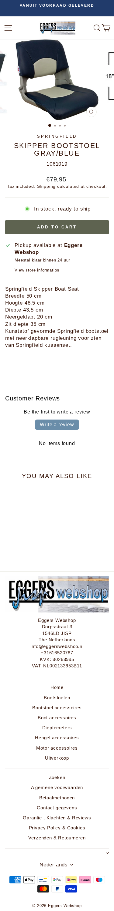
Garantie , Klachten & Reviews (57, 817)
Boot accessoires (57, 717)
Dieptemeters (57, 727)
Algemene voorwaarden (57, 787)
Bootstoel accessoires (56, 707)
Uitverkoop (57, 758)
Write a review (57, 424)
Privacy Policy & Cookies (57, 827)
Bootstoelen (57, 697)
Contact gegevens (57, 807)
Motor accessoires (57, 748)
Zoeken (57, 777)
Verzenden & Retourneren (56, 837)
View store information (37, 270)
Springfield (57, 136)
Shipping (46, 186)
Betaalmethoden (57, 797)
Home (57, 687)
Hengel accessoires (57, 737)
